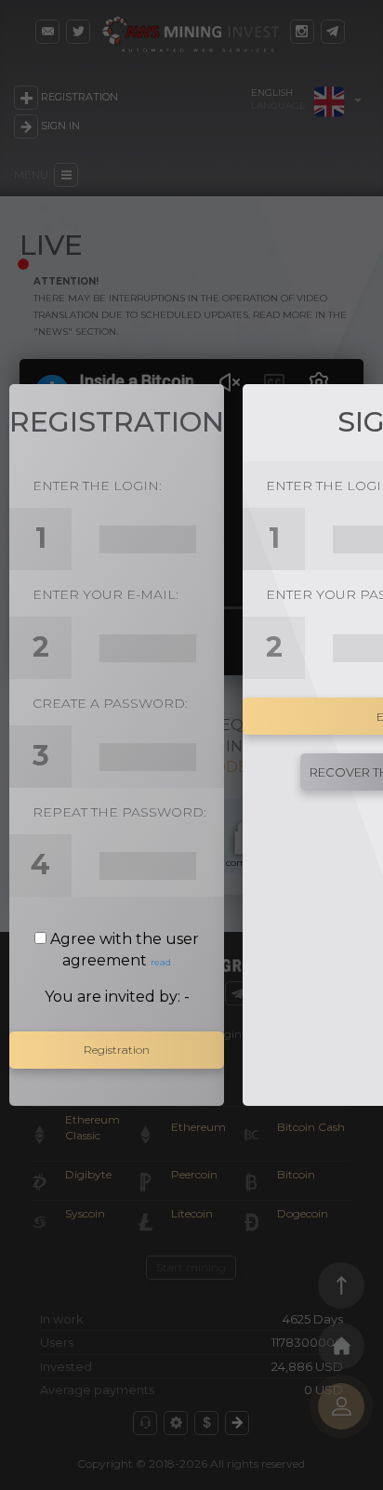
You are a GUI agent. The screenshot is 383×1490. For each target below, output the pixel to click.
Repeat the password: (119, 812)
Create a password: (110, 703)
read (161, 962)
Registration (117, 1050)
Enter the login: (97, 485)
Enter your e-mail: (105, 594)
